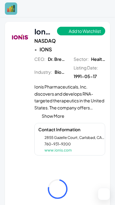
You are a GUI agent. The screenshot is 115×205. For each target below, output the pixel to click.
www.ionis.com (58, 150)
